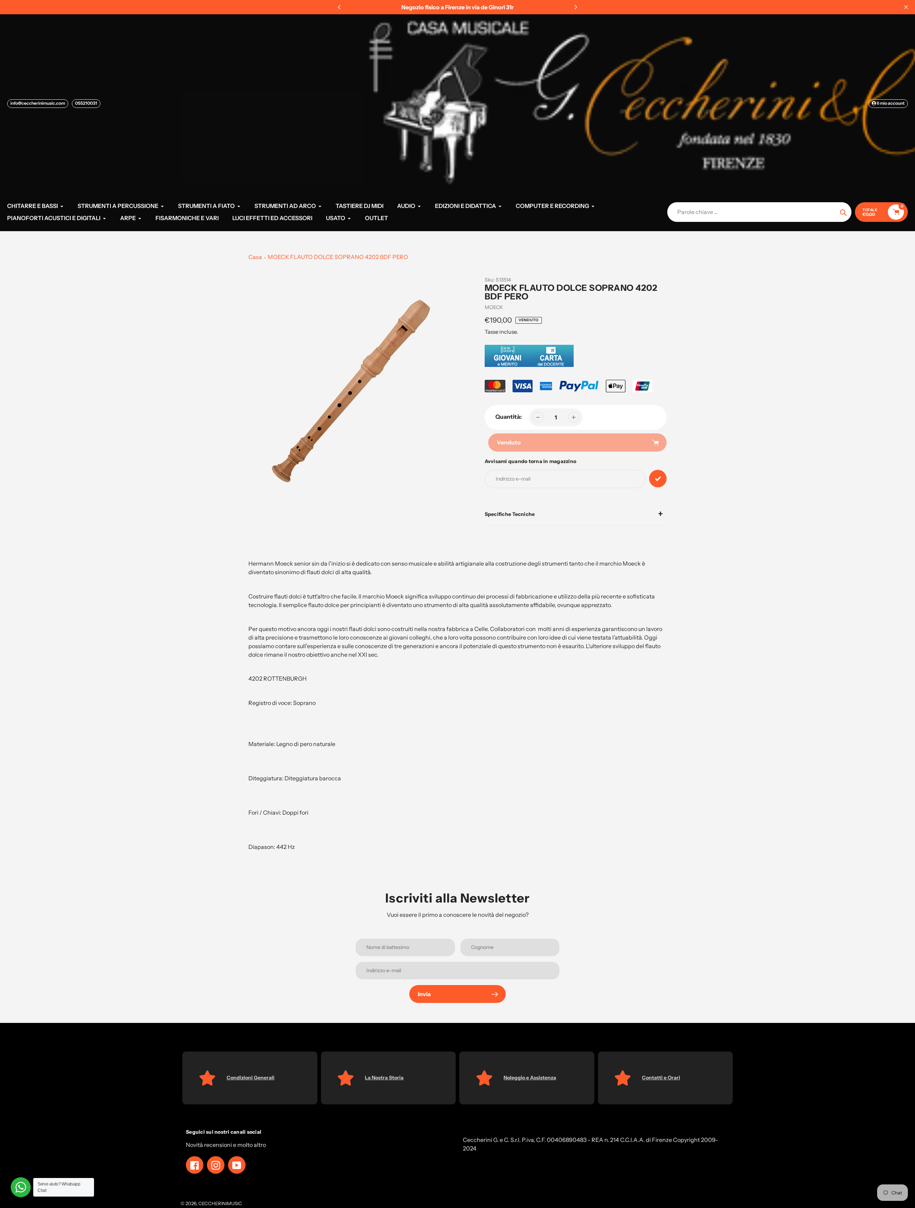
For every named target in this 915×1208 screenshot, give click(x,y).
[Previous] (339, 7)
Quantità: (508, 416)
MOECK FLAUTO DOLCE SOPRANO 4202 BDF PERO (338, 256)
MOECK (494, 307)
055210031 (86, 103)
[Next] (575, 7)
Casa (255, 256)
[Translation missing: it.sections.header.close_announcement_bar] (906, 7)
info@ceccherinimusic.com (37, 103)
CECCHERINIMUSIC (220, 1203)
